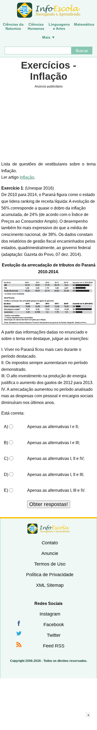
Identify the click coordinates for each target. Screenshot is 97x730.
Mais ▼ (48, 37)
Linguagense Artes (59, 26)
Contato (50, 542)
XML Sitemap (50, 585)
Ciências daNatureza (13, 26)
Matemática (84, 24)
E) (6, 490)
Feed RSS (53, 645)
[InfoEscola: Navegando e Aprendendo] (48, 10)
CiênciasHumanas (36, 26)
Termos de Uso (49, 564)
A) (6, 426)
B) (6, 442)
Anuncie (49, 553)
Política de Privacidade (49, 574)
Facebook (53, 624)
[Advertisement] (48, 723)
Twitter (54, 635)
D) (6, 474)
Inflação (27, 177)
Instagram (50, 614)
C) (6, 458)
